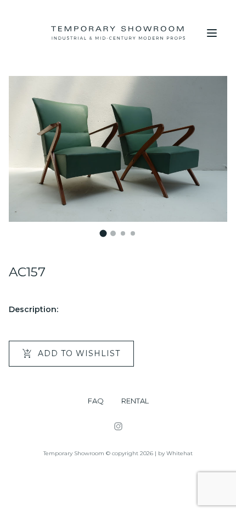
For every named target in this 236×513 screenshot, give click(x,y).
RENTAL (135, 401)
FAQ (96, 401)
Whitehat (179, 453)
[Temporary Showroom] (118, 33)
